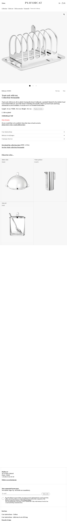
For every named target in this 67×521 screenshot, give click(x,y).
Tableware (10, 8)
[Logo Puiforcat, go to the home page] (33, 2)
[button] (64, 14)
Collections (4, 8)
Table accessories (18, 8)
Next (64, 91)
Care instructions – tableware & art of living (15, 517)
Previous (57, 91)
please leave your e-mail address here (13, 125)
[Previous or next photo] (30, 86)
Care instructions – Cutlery (10, 514)
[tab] (33, 132)
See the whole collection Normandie (13, 147)
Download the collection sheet (11, 145)
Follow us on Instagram (9, 480)
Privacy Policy (27, 500)
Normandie (26, 8)
